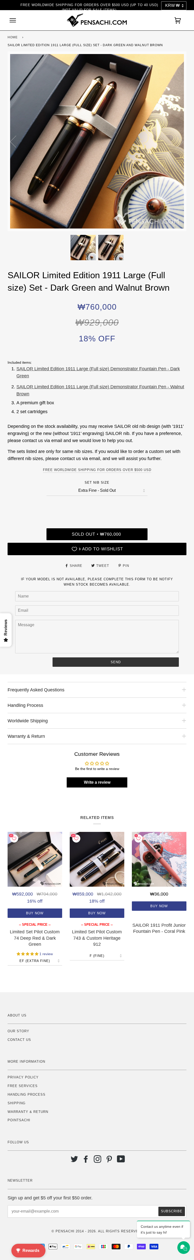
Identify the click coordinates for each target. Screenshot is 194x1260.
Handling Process (26, 1094)
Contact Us (19, 1040)
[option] (97, 141)
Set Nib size (97, 482)
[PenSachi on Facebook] (86, 1161)
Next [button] (177, 141)
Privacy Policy (23, 1077)
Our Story (18, 1031)
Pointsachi (19, 1120)
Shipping (17, 1103)
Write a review (97, 782)
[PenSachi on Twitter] (74, 1161)
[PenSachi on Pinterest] (109, 1161)
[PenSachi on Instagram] (98, 1161)
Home (13, 37)
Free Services (23, 1086)
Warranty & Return (28, 1112)
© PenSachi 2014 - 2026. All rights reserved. (97, 1231)
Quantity (97, 507)
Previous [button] (16, 141)
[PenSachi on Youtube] (121, 1161)
